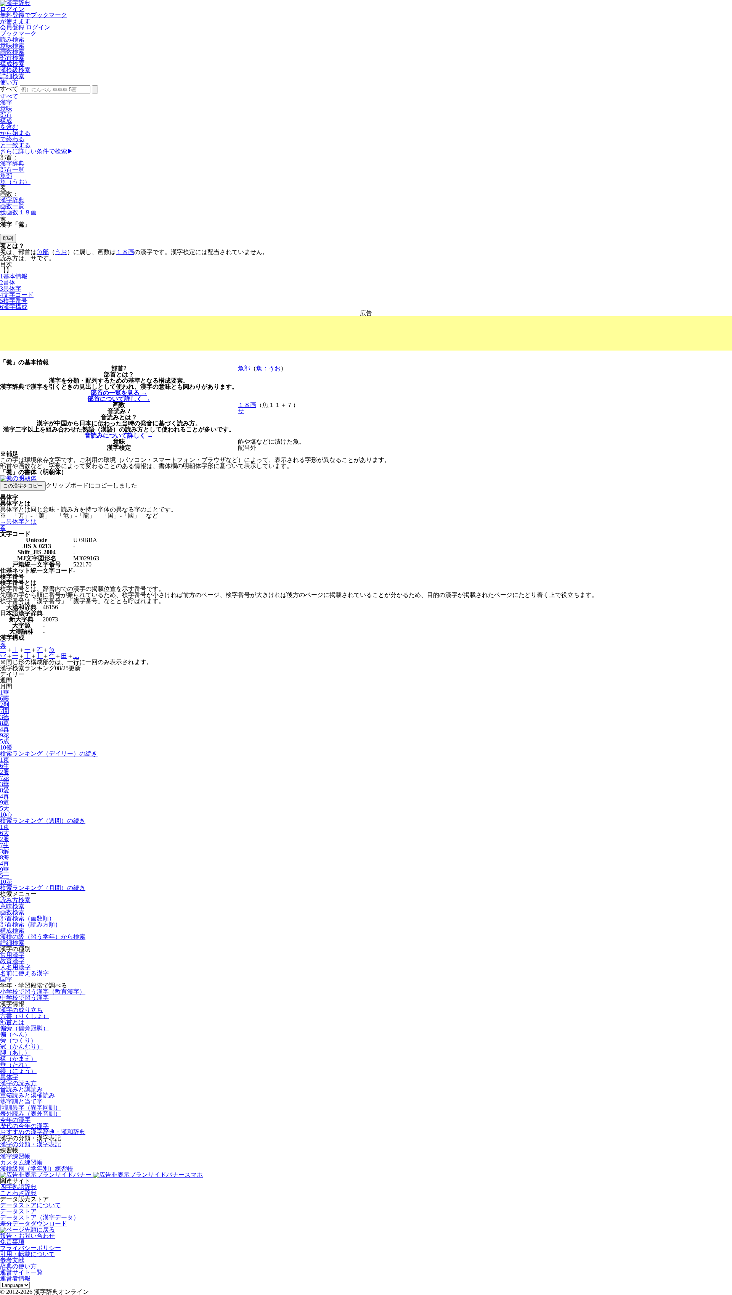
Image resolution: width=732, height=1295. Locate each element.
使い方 (9, 82)
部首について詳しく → (119, 399)
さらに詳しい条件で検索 (36, 151)
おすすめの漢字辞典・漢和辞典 (42, 1132)
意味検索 (12, 45)
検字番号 (13, 301)
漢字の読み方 (18, 1083)
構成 (6, 120)
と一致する (15, 145)
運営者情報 (15, 1278)
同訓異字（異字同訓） (30, 1107)
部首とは (12, 1022)
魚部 (6, 175)
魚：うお (268, 368)
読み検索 (12, 39)
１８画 (125, 252)
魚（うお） (15, 182)
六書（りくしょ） (24, 1016)
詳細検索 (12, 76)
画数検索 (12, 51)
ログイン (12, 9)
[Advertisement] (366, 333)
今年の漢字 (15, 1119)
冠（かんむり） (21, 1046)
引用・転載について (27, 1254)
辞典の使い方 (18, 1266)
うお (61, 252)
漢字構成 (13, 307)
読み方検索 (15, 900)
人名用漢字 (15, 967)
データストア (18, 1211)
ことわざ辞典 (18, 1193)
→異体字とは (18, 521)
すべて (9, 96)
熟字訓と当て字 (21, 1101)
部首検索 (12, 58)
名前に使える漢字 (24, 973)
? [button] (125, 368)
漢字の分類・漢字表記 (30, 1144)
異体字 (10, 288)
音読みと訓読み (21, 1089)
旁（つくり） (18, 1040)
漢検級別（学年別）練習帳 (36, 1168)
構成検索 (12, 64)
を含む (9, 127)
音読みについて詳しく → (119, 435)
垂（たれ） (15, 1065)
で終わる (12, 139)
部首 (6, 114)
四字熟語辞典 (18, 1187)
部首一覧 (12, 169)
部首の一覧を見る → (119, 392)
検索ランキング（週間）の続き (42, 820)
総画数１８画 (18, 212)
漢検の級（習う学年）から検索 (42, 936)
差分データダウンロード (33, 1223)
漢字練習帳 (15, 1156)
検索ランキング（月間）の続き (42, 888)
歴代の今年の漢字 (24, 1126)
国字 (6, 979)
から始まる (15, 133)
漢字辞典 (12, 163)
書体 (7, 282)
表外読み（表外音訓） (30, 1113)
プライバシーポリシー (30, 1248)
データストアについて (30, 1205)
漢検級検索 (15, 70)
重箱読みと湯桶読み (27, 1095)
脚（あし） (15, 1052)
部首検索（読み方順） (30, 924)
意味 (6, 108)
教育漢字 (12, 961)
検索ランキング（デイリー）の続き (49, 753)
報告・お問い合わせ (27, 1235)
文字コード (17, 294)
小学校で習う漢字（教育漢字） (42, 991)
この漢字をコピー (23, 486)
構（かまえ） (18, 1058)
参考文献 (12, 1260)
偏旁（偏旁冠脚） (24, 1028)
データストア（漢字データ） (39, 1217)
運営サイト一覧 (21, 1272)
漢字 (6, 102)
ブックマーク (18, 33)
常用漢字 (12, 955)
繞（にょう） (18, 1071)
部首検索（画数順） (27, 918)
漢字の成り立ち (21, 1010)
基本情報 (13, 276)
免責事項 (12, 1242)
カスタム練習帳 (21, 1162)
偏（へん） (15, 1034)
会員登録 (12, 27)
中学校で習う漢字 (24, 997)
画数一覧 (12, 206)
